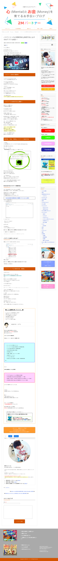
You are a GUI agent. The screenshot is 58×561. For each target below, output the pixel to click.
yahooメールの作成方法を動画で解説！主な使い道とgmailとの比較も (22, 491)
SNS (43, 227)
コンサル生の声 (25, 547)
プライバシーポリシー (43, 550)
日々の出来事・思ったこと (46, 210)
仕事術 (44, 235)
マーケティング (44, 197)
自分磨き (43, 233)
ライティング (44, 230)
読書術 (44, 238)
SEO (43, 192)
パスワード (7, 487)
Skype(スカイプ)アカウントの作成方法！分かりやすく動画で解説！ (16, 493)
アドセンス (45, 215)
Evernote (22, 42)
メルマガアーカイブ (45, 202)
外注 (42, 228)
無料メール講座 (39, 28)
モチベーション (45, 207)
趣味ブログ (29, 28)
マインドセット (44, 205)
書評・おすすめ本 (46, 240)
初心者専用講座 (18, 28)
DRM (43, 200)
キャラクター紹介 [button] (12, 438)
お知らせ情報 (44, 199)
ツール (26, 42)
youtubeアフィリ (46, 220)
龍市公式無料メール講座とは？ (28, 531)
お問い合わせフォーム (26, 549)
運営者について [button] (6, 438)
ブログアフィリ (45, 217)
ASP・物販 (45, 222)
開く (6, 45)
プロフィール (7, 28)
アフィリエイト (44, 212)
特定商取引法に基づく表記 (44, 551)
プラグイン (45, 195)
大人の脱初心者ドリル (26, 535)
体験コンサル (24, 533)
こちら (18, 480)
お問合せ (50, 28)
